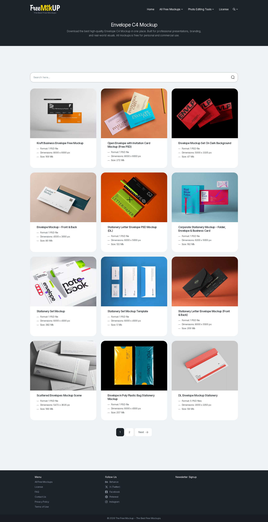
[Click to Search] (233, 77)
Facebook (114, 491)
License (224, 9)
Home (150, 9)
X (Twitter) (114, 486)
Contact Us (40, 496)
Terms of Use (42, 506)
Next (141, 432)
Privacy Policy (42, 501)
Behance (114, 481)
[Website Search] (234, 9)
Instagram (114, 501)
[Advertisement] (134, 59)
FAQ (37, 491)
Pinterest (113, 496)
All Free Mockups (169, 9)
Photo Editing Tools (199, 9)
